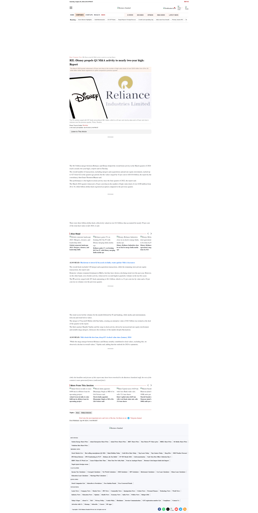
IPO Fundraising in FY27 (93, 457)
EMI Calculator (122, 472)
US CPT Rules (112, 19)
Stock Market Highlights (85, 19)
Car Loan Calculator (163, 472)
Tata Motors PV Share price (149, 442)
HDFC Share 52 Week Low (80, 460)
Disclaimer (120, 500)
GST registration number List (152, 500)
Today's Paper (76, 500)
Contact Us (175, 500)
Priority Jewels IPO (177, 19)
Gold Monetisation (100, 19)
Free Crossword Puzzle (125, 483)
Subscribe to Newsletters (94, 483)
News (103, 15)
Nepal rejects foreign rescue (80, 464)
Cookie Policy (110, 500)
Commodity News (116, 491)
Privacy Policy (99, 500)
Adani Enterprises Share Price (99, 442)
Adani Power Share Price (118, 442)
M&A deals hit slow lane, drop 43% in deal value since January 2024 (105, 337)
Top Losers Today (143, 453)
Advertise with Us (77, 504)
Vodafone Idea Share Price (80, 445)
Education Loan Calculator (80, 476)
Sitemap (86, 504)
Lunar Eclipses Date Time (98, 460)
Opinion (150, 15)
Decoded (140, 15)
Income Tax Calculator (78, 472)
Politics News (135, 495)
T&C (91, 500)
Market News (97, 491)
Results (97, 15)
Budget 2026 (145, 495)
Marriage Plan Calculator (98, 476)
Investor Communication (132, 500)
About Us (85, 500)
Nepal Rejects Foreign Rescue (127, 19)
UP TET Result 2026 (125, 457)
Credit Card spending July (145, 19)
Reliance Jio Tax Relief (110, 457)
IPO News (106, 491)
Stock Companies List (78, 483)
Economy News (115, 495)
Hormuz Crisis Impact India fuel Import (156, 460)
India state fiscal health (162, 19)
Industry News (76, 495)
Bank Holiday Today (114, 453)
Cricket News (141, 491)
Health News (105, 495)
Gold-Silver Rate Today (129, 453)
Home (72, 15)
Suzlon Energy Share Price (80, 442)
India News (161, 15)
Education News (87, 495)
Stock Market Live (77, 453)
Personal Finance (152, 491)
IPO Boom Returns (77, 457)
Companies (80, 15)
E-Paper (130, 15)
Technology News (165, 491)
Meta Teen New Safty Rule (116, 460)
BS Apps (109, 504)
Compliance (166, 500)
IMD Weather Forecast (180, 453)
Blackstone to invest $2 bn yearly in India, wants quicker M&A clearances (107, 262)
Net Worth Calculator (109, 472)
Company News (85, 491)
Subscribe (95, 504)
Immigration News (129, 491)
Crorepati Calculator (94, 472)
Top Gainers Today (157, 453)
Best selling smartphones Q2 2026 (95, 453)
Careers (102, 504)
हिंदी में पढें (186, 1)
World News (176, 491)
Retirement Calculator (147, 472)
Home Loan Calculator (178, 472)
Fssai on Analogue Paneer (134, 460)
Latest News (173, 15)
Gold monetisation (139, 457)
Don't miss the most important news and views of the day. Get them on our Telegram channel (110, 418)
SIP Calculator (134, 472)
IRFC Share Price (133, 442)
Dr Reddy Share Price (180, 442)
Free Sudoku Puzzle (110, 483)
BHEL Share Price (166, 442)
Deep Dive (168, 453)
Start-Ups (89, 15)
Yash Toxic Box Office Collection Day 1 (159, 457)
